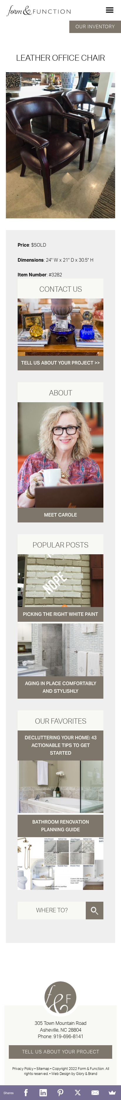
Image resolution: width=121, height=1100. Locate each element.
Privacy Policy (22, 1069)
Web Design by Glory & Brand (74, 1074)
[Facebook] (26, 1092)
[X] (77, 1092)
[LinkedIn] (43, 1092)
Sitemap (42, 1069)
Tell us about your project (60, 1052)
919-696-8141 (68, 1036)
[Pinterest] (60, 1092)
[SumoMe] (112, 1092)
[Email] (95, 1092)
